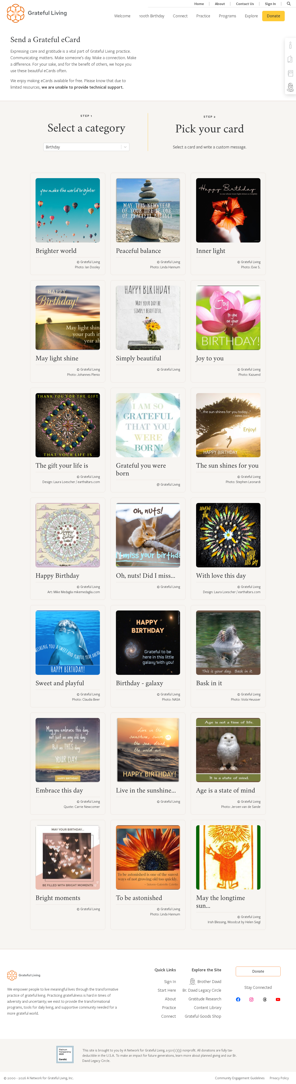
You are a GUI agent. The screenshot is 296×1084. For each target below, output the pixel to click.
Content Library (207, 1007)
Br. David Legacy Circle (201, 990)
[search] (289, 4)
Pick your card (209, 130)
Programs (227, 15)
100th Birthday (151, 15)
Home (199, 4)
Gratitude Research (205, 998)
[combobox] (45, 147)
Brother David (209, 981)
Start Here (167, 990)
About (220, 4)
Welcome (122, 15)
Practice (203, 15)
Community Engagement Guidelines (240, 1078)
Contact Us (245, 4)
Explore (251, 15)
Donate (273, 16)
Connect (180, 15)
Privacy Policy (279, 1078)
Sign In (270, 4)
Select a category (86, 129)
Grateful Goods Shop (203, 1016)
